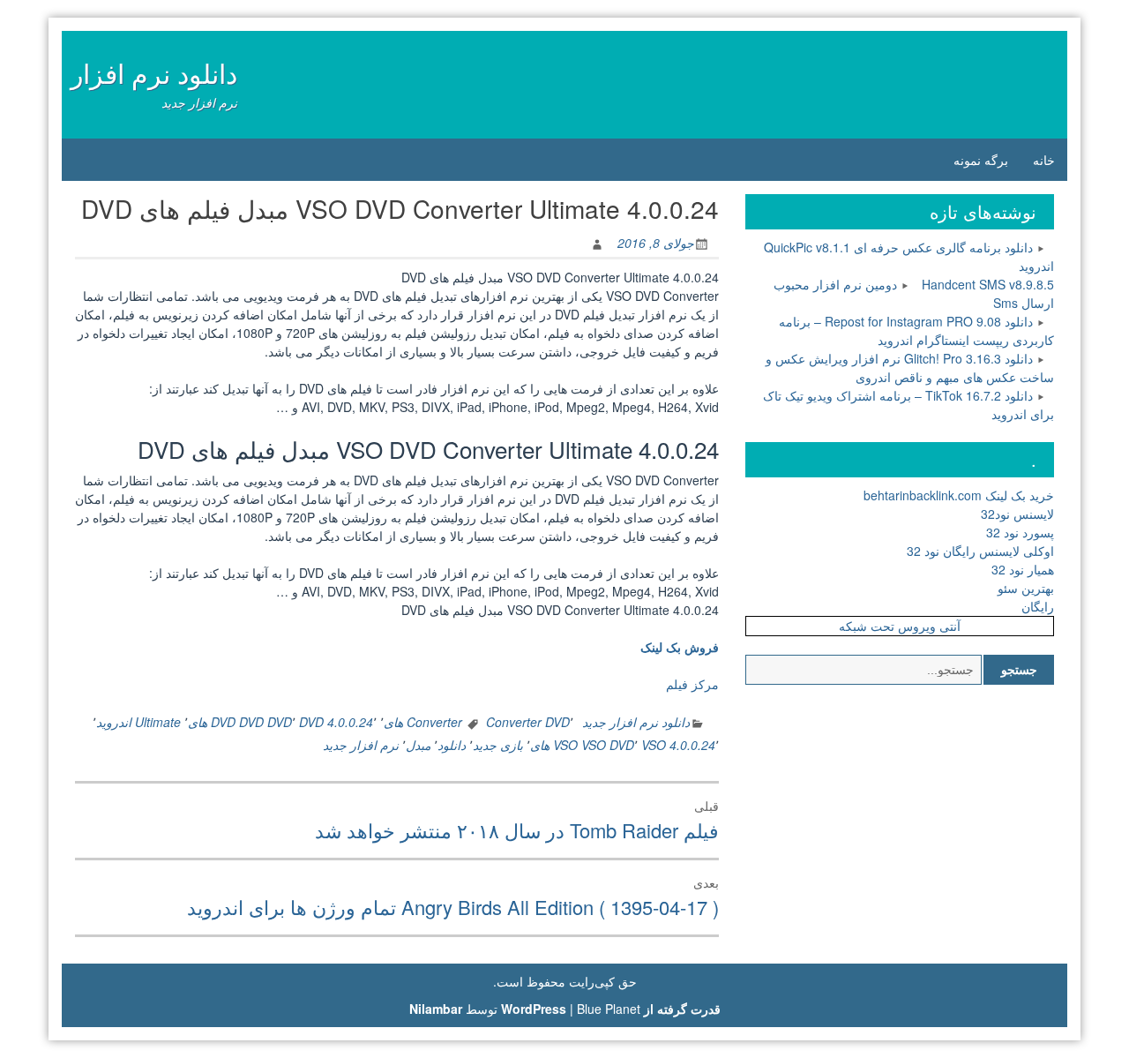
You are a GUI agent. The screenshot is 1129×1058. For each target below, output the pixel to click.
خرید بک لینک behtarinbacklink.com (959, 495)
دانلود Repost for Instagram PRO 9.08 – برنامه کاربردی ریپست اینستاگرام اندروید (916, 330)
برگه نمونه (980, 160)
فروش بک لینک (679, 647)
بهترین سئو (1026, 588)
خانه (1044, 160)
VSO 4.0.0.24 (678, 745)
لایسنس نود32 (1017, 513)
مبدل (418, 745)
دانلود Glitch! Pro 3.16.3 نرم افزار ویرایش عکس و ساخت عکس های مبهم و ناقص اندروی (910, 367)
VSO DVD (607, 745)
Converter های (423, 722)
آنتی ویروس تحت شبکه (900, 625)
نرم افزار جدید (361, 745)
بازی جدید (498, 745)
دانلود (451, 745)
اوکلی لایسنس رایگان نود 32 (980, 550)
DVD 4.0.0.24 (336, 722)
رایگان (1037, 606)
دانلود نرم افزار (154, 73)
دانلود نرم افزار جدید (636, 722)
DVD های (212, 722)
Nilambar (435, 1008)
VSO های (554, 745)
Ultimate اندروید (138, 722)
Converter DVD (528, 722)
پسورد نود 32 (1020, 532)
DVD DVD (265, 722)
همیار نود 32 (1022, 569)
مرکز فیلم (692, 684)
